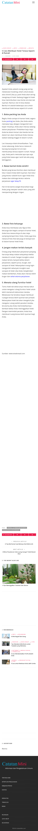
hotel (10, 527)
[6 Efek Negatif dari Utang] (6, 636)
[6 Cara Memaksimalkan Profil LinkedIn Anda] (6, 652)
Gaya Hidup (7, 48)
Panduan (23, 48)
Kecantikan (5, 823)
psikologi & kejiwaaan (11, 530)
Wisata (31, 48)
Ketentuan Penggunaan (9, 782)
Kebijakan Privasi (7, 786)
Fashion (15, 641)
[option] (19, 575)
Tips (33, 641)
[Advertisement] (19, 24)
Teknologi (16, 651)
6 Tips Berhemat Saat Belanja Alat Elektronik (19, 544)
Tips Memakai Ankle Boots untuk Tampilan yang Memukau (20, 645)
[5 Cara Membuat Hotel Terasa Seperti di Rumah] (19, 74)
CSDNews (7, 56)
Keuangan (22, 634)
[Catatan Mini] (11, 2)
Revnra (4, 749)
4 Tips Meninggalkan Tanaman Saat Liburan (15, 585)
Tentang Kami (6, 778)
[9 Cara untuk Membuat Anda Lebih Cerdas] (6, 662)
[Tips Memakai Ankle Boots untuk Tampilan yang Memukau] (6, 643)
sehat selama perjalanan (20, 276)
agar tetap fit (16, 181)
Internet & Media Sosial (21, 650)
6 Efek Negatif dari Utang (18, 636)
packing (9, 121)
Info (15, 48)
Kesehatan (5, 798)
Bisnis (14, 660)
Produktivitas (24, 660)
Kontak (4, 790)
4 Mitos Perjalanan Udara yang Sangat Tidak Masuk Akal (19, 553)
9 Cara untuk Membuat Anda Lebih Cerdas (23, 663)
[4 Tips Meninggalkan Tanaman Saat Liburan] (19, 574)
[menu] (33, 2)
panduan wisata (20, 527)
